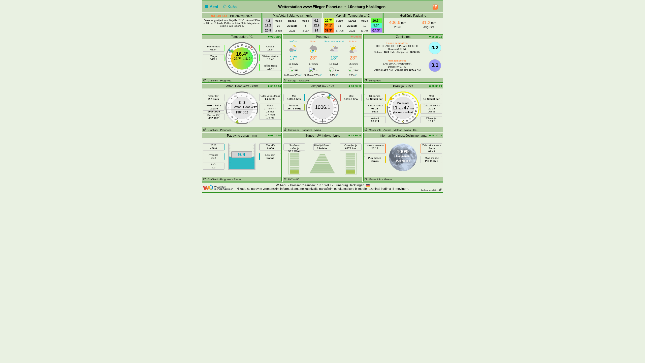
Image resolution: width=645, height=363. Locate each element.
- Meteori (397, 130)
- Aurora (386, 130)
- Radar (236, 179)
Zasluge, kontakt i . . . (430, 190)
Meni (214, 7)
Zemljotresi (374, 80)
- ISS (414, 130)
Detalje (291, 80)
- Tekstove (303, 80)
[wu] (218, 187)
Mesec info (374, 130)
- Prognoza (225, 80)
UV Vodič (293, 179)
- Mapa (317, 130)
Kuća (233, 7)
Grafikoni (212, 80)
